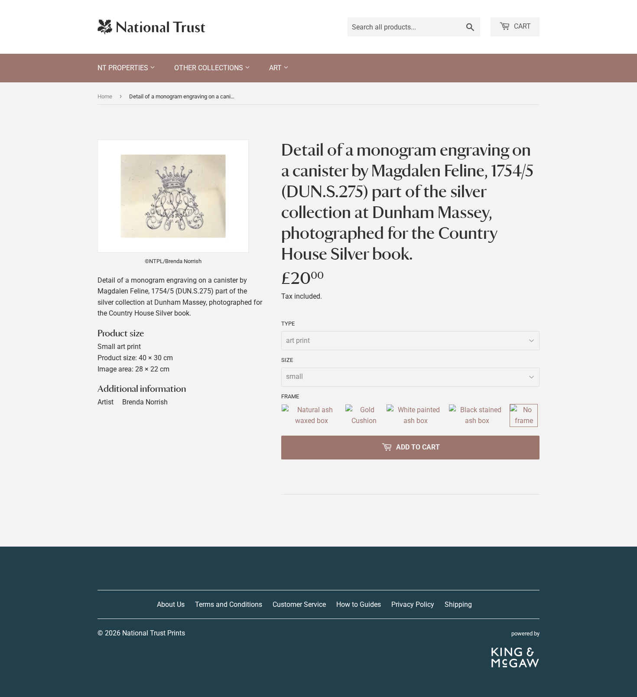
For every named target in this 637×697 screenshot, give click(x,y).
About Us (171, 604)
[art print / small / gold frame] (364, 415)
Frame (290, 396)
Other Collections (209, 68)
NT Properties (124, 68)
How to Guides (358, 604)
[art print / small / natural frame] (311, 415)
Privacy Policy (412, 604)
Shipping (458, 604)
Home (105, 96)
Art (276, 68)
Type (288, 323)
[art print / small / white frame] (415, 415)
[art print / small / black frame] (477, 415)
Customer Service (299, 604)
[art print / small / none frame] (524, 415)
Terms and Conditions (228, 604)
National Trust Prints (153, 633)
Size (287, 360)
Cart (521, 26)
